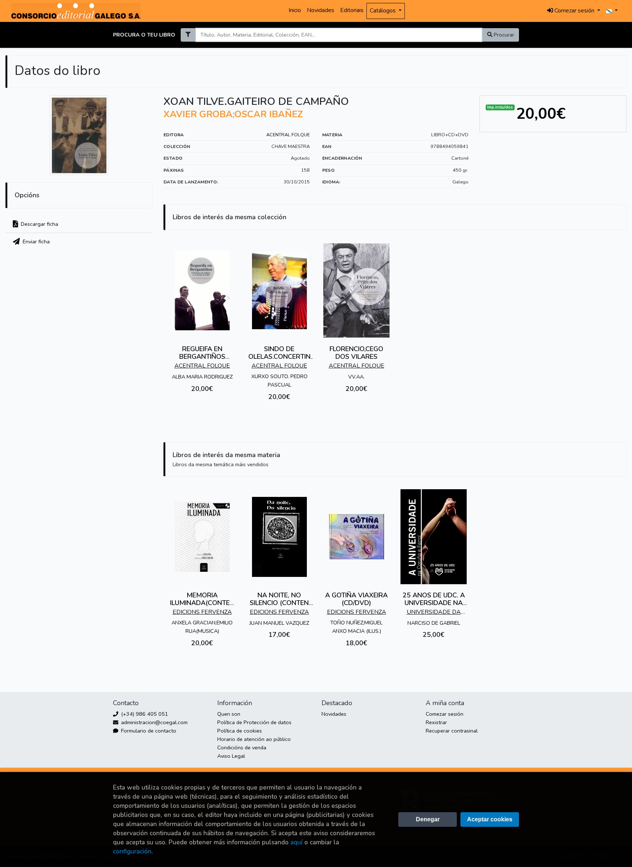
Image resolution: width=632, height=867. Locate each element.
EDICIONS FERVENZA (202, 612)
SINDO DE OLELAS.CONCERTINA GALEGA (279, 357)
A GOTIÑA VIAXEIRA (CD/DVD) (356, 599)
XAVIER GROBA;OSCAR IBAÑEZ (233, 114)
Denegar (428, 819)
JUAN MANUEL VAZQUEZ (279, 623)
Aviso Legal (231, 756)
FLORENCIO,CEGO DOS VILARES (356, 353)
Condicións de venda (241, 747)
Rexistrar (436, 722)
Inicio (295, 10)
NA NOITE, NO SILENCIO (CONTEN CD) (279, 603)
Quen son (228, 714)
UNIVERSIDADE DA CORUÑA (434, 612)
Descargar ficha (38, 224)
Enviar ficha (35, 241)
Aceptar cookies (489, 819)
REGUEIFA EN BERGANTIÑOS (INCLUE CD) (202, 357)
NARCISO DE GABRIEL (433, 623)
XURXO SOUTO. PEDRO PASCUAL (279, 380)
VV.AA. (356, 376)
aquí (296, 842)
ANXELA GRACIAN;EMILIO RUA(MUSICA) (202, 627)
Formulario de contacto (148, 730)
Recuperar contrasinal (452, 730)
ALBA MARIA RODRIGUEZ (202, 376)
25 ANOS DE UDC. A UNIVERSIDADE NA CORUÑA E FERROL (434, 603)
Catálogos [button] (383, 11)
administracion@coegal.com (154, 722)
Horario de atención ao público (254, 739)
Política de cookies (239, 730)
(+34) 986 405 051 (144, 714)
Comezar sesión (444, 714)
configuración (132, 851)
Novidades (320, 10)
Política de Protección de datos (254, 722)
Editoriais (352, 10)
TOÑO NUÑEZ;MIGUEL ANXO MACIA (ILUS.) (356, 627)
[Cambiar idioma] (612, 11)
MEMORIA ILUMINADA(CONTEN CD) (202, 603)
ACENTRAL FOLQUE (288, 135)
